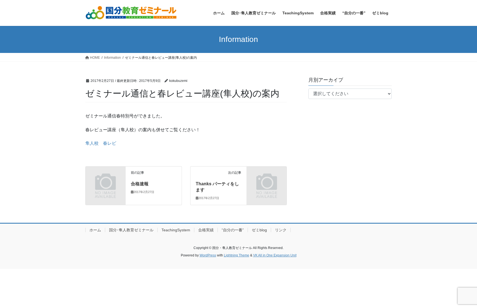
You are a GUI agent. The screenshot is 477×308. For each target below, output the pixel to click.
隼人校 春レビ (100, 143)
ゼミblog (259, 230)
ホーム (95, 230)
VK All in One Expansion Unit (274, 255)
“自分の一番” (233, 230)
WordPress (208, 255)
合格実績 (206, 230)
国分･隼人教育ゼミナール (131, 230)
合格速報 (140, 183)
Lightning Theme (236, 255)
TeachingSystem (175, 230)
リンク (281, 230)
